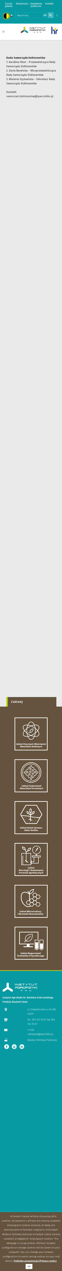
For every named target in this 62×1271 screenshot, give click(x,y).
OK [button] (29, 1266)
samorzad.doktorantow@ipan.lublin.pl (29, 96)
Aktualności (22, 3)
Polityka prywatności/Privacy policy (35, 1260)
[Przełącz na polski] (12, 16)
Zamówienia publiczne (36, 4)
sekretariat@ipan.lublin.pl (40, 1034)
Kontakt (49, 3)
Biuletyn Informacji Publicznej (42, 1040)
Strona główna (8, 4)
